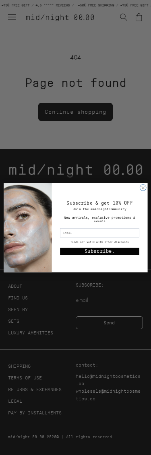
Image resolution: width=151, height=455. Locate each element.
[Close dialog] (143, 187)
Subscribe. (99, 251)
